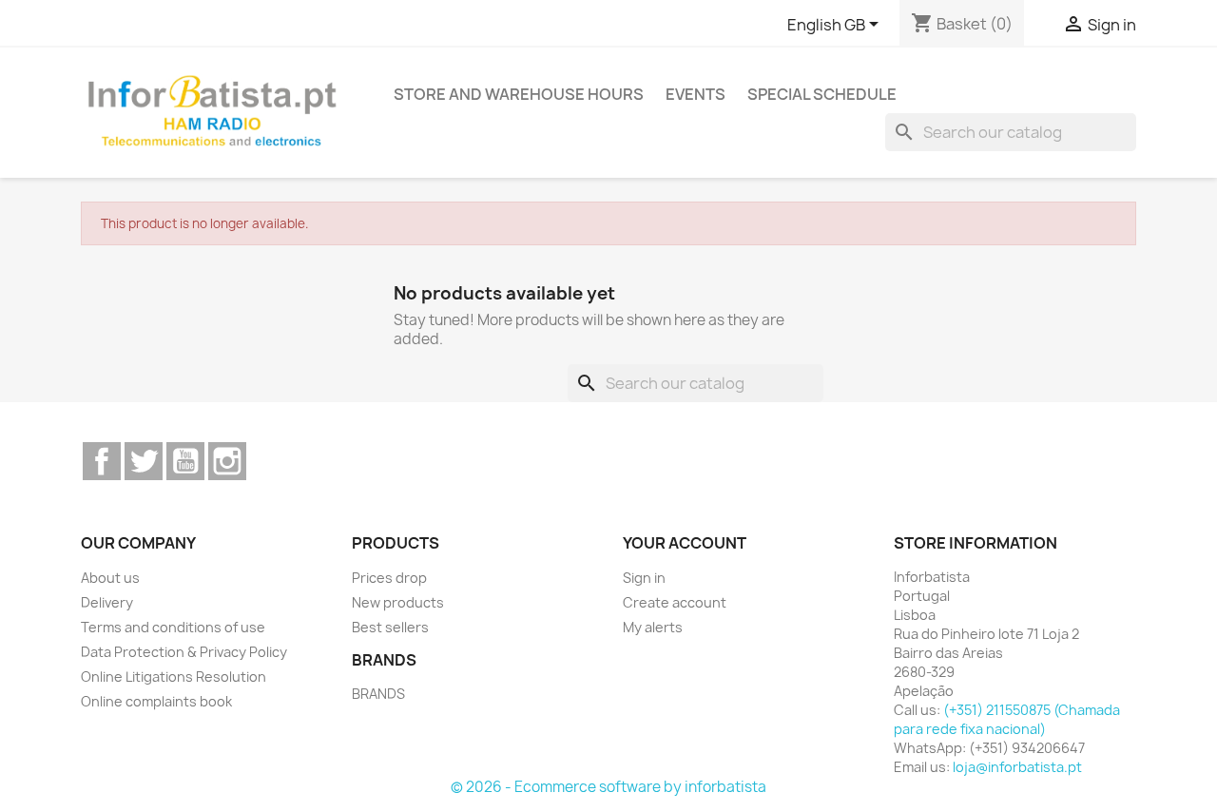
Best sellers (390, 627)
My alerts (653, 627)
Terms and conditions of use (173, 627)
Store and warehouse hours (519, 94)
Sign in (644, 578)
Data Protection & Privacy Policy (184, 652)
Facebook (102, 461)
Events (695, 94)
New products (398, 602)
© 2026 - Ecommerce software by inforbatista (608, 787)
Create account (674, 602)
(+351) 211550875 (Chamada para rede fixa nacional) (1007, 719)
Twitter (144, 461)
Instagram (227, 461)
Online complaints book (156, 701)
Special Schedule (822, 94)
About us (110, 578)
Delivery (107, 602)
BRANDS (378, 694)
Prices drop (389, 578)
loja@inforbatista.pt (1017, 767)
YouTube (185, 461)
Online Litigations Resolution (173, 676)
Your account (684, 542)
